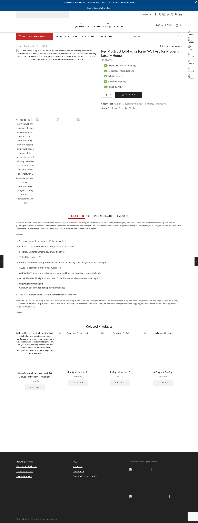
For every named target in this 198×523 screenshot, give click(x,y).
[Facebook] (155, 14)
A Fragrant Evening (162, 372)
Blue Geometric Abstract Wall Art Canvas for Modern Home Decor (35, 375)
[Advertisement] (99, 423)
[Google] (176, 14)
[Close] (196, 2)
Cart (76, 36)
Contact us (105, 36)
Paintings (148, 103)
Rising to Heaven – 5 (120, 372)
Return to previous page (171, 46)
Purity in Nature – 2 (77, 372)
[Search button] (178, 36)
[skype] (133, 108)
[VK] (116, 108)
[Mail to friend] (123, 108)
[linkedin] (126, 108)
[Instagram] (163, 14)
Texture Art (160, 103)
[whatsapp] (130, 108)
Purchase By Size (32, 46)
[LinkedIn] (180, 14)
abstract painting (51, 294)
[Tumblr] (172, 14)
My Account (89, 36)
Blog (67, 36)
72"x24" (45, 46)
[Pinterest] (168, 14)
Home (59, 36)
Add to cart (130, 95)
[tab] (76, 216)
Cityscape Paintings (133, 103)
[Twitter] (159, 14)
